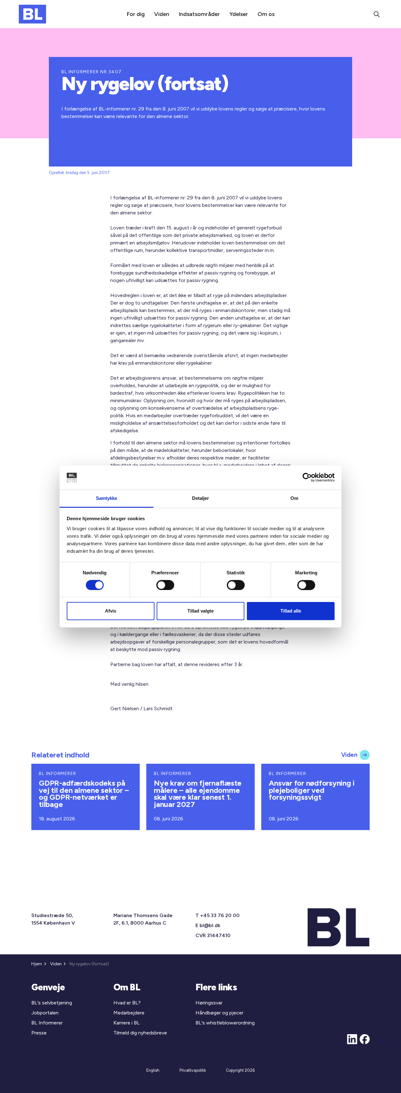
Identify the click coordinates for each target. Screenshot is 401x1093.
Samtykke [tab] (106, 498)
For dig (136, 14)
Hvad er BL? (127, 1003)
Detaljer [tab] (200, 498)
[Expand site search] (376, 14)
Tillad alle (290, 610)
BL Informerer (47, 1023)
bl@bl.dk (210, 925)
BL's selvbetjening (51, 1003)
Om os (266, 14)
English (152, 1070)
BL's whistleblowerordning (225, 1023)
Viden (161, 14)
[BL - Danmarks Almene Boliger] (32, 14)
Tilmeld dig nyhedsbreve (140, 1033)
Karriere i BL (126, 1023)
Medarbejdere (128, 1013)
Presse (39, 1033)
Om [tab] (294, 498)
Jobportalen (45, 1013)
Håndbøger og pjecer (219, 1013)
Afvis (110, 610)
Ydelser (238, 14)
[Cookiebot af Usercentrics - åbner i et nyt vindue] (307, 477)
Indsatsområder (199, 14)
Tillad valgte (200, 610)
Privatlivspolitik (193, 1070)
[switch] (165, 585)
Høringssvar (208, 1003)
